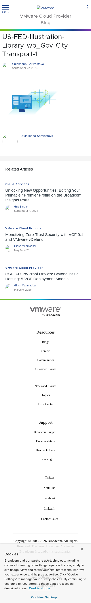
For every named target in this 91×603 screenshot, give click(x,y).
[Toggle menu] (5, 7)
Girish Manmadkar (25, 246)
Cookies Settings (44, 597)
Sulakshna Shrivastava (28, 64)
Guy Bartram (21, 206)
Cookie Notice (39, 588)
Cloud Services (17, 184)
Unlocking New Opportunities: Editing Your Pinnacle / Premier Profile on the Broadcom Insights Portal (43, 195)
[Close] (81, 549)
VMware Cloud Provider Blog (45, 19)
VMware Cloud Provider (24, 228)
